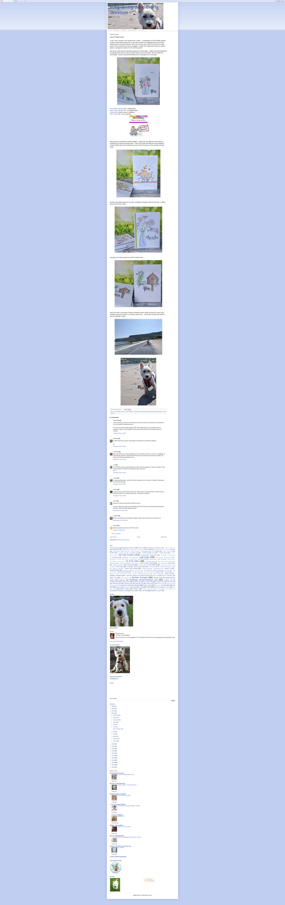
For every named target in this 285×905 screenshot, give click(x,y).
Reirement (155, 589)
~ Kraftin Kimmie (160, 559)
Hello (132, 587)
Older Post (164, 537)
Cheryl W (115, 420)
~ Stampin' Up (167, 568)
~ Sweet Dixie (167, 570)
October (115, 717)
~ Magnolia (170, 561)
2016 (113, 758)
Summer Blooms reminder (124, 795)
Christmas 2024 (170, 583)
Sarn (114, 501)
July (114, 724)
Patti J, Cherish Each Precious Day (121, 846)
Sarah (115, 489)
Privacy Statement (132, 30)
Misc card (140, 587)
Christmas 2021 (139, 583)
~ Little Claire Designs (150, 561)
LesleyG (115, 451)
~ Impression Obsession (121, 559)
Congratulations (123, 585)
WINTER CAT (121, 816)
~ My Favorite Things (119, 411)
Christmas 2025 (113, 585)
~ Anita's (139, 549)
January (115, 741)
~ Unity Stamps (140, 573)
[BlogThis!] (126, 409)
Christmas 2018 (171, 581)
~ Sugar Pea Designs (157, 570)
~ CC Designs (155, 551)
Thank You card (143, 590)
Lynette (115, 515)
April (114, 734)
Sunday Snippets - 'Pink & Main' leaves (127, 784)
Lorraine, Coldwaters (117, 815)
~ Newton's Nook (116, 565)
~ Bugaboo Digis (123, 551)
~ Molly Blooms (134, 563)
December (116, 715)
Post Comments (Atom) (123, 539)
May (114, 731)
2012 (113, 767)
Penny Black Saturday (116, 108)
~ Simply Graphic (145, 568)
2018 (113, 753)
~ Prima (128, 566)
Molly (157, 411)
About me (141, 30)
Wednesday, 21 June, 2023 (120, 510)
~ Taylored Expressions (122, 572)
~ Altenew (133, 549)
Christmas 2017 (159, 581)
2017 (113, 755)
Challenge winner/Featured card (148, 411)
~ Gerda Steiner (153, 555)
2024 (113, 711)
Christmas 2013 (114, 581)
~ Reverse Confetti (152, 566)
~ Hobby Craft (158, 557)
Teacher (133, 590)
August (115, 722)
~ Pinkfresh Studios (168, 547)
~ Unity (133, 573)
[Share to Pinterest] (130, 409)
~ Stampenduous (156, 568)
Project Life (146, 589)
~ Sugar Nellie (146, 570)
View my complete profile (116, 641)
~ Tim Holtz (167, 572)
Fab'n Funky (113, 114)
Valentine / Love (156, 590)
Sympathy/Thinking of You (118, 590)
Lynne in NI (120, 633)
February (115, 738)
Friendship (166, 585)
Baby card (113, 578)
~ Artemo (165, 549)
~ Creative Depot (162, 552)
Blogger (150, 895)
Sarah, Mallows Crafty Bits (118, 794)
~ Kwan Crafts (169, 559)
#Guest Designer (114, 547)
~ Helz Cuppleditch (132, 557)
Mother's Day (157, 587)
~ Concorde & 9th (134, 552)
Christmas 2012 (168, 580)
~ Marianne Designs (124, 563)
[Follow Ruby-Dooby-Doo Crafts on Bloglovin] (114, 679)
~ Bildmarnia (115, 551)
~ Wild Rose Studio (130, 575)
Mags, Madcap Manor (117, 825)
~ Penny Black (136, 411)
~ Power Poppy (119, 566)
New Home (167, 587)
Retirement (162, 589)
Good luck (118, 587)
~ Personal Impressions (165, 565)
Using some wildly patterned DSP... (126, 774)
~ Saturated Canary (164, 566)
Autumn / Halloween (167, 575)
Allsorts (112, 112)
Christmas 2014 (125, 581)
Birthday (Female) (139, 578)
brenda (115, 438)
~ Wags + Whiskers (157, 573)
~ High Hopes (144, 557)
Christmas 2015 (137, 581)
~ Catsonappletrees (144, 551)
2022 (113, 744)
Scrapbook (170, 589)
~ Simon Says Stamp (130, 568)
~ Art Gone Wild (146, 549)
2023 (113, 713)
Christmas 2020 (128, 583)
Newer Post (113, 537)
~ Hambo (124, 557)
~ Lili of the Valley (131, 561)
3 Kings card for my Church (124, 826)
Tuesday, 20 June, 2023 (119, 433)
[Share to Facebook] (129, 409)
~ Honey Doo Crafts (168, 557)
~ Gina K (162, 555)
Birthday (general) (159, 578)
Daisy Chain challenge (116, 110)
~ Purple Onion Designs (139, 566)
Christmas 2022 (150, 583)
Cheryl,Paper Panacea (117, 773)
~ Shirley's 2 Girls (116, 568)
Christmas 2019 (116, 583)
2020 (113, 748)
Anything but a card (153, 575)
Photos (161, 411)
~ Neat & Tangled (129, 411)
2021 (113, 746)
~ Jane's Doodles (141, 559)
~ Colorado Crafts (122, 552)
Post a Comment (116, 533)
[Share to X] (127, 409)
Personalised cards (122, 589)
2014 (113, 762)
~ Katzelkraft (152, 559)
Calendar (122, 580)
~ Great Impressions (170, 555)
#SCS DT (140, 547)
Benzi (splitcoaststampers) (118, 856)
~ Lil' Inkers (119, 561)
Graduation (126, 587)
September (116, 720)
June (114, 726)
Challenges (116, 30)
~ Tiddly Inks (157, 572)
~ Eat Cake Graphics (126, 555)
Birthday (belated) (125, 577)
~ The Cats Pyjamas (136, 572)
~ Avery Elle (172, 549)
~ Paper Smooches (128, 565)
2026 (113, 706)
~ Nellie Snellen (171, 563)
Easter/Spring (135, 585)
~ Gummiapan (115, 557)
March (115, 736)
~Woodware (142, 575)
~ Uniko (128, 573)
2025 (113, 708)
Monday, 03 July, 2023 (119, 530)
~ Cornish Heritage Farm (148, 552)
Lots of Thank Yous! (118, 729)
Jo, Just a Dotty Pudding (118, 804)
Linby (114, 478)
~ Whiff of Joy (167, 573)
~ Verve (148, 573)
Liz (114, 464)
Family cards (147, 585)
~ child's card (165, 551)
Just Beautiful (121, 847)
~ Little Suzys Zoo (162, 561)
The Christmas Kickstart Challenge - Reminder (129, 805)
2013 (113, 764)
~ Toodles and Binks (119, 573)
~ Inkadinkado (132, 559)
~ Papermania (141, 565)
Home (110, 30)
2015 (113, 760)
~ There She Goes (147, 572)
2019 (113, 751)
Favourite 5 (158, 585)
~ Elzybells (143, 555)
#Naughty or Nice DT (128, 548)
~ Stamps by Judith (127, 570)
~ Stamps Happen (138, 570)
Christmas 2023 (161, 583)
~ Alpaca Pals (125, 549)
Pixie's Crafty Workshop (118, 783)
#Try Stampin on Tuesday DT (154, 547)
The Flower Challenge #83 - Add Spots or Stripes (129, 837)
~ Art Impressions (157, 549)
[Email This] (125, 409)
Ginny (115, 525)
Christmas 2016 (148, 581)
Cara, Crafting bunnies (117, 835)
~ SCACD (173, 566)
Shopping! (123, 30)
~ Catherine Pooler (133, 551)
